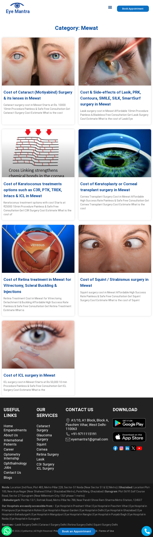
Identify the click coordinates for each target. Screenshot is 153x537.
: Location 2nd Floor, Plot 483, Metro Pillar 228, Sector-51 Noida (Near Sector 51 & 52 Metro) (59, 487)
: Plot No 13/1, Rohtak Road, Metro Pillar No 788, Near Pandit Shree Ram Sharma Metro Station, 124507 (73, 500)
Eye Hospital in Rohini (28, 510)
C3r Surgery (45, 464)
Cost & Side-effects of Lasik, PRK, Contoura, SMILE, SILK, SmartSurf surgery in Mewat (110, 98)
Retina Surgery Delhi (80, 524)
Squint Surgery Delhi (106, 524)
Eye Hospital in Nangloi (78, 514)
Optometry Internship (12, 456)
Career (9, 449)
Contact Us (12, 472)
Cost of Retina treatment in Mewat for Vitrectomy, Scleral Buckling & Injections (37, 285)
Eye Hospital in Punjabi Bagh (110, 514)
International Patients (13, 442)
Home (8, 426)
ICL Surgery (45, 468)
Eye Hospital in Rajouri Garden (60, 510)
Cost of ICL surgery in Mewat (29, 375)
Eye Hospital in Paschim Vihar (111, 506)
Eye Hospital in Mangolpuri (47, 514)
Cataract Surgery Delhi (53, 524)
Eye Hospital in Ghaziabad (121, 510)
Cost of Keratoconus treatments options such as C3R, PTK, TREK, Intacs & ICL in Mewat (33, 190)
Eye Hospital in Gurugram (25, 518)
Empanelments (15, 430)
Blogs (8, 477)
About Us (11, 435)
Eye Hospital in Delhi (92, 510)
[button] (110, 7)
